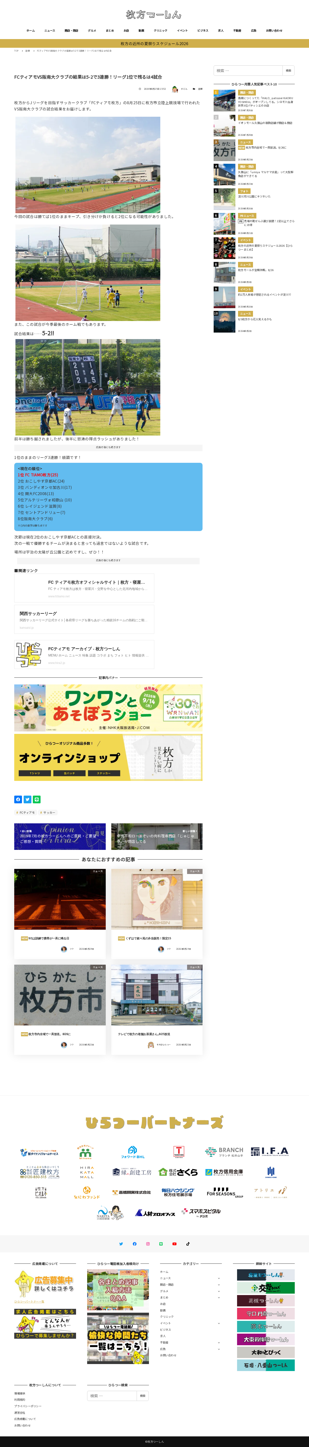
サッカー (49, 812)
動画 (141, 30)
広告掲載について (25, 1419)
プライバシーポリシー (28, 1406)
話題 (200, 88)
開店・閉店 (71, 30)
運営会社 (19, 1412)
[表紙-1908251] (88, 385)
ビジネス (202, 30)
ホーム (31, 30)
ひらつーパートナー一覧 (29, 1301)
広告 (254, 30)
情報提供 (19, 1393)
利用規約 (19, 1399)
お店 (126, 30)
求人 (221, 30)
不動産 (237, 30)
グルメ (92, 30)
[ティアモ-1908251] (88, 163)
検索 (288, 70)
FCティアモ (27, 812)
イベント (182, 30)
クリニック (160, 30)
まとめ (110, 30)
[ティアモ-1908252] (88, 270)
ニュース (49, 30)
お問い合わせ (274, 30)
